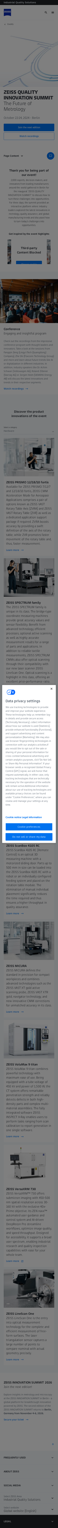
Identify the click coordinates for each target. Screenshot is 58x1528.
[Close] (51, 688)
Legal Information (32, 817)
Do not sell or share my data (28, 836)
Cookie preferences (29, 826)
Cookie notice (14, 817)
